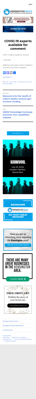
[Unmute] (25, 192)
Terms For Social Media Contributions (23, 339)
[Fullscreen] (31, 192)
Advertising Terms (7, 339)
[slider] (16, 192)
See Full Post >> (8, 77)
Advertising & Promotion (10, 341)
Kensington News (7, 335)
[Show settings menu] (28, 192)
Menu (30, 4)
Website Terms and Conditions (19, 337)
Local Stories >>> (18, 133)
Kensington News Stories (10, 321)
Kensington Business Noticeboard (13, 325)
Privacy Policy (6, 337)
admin (6, 81)
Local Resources (8, 330)
